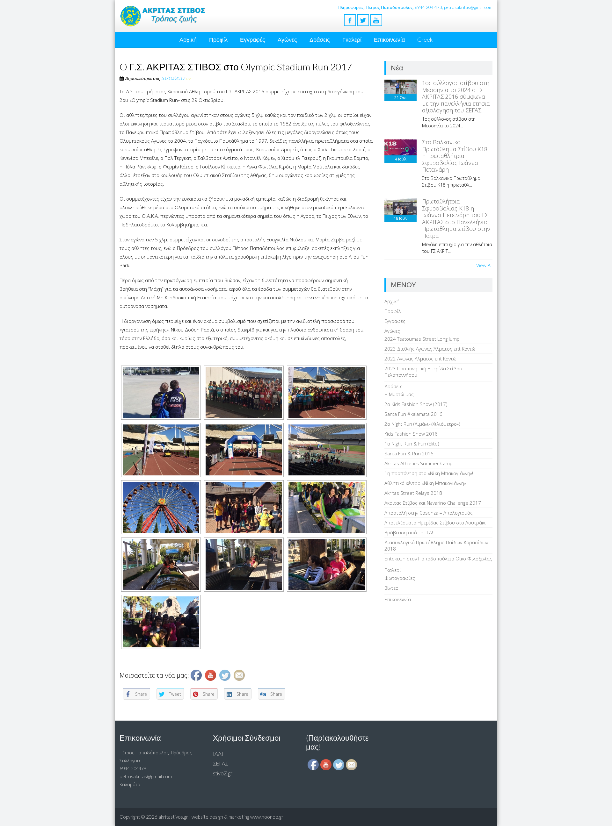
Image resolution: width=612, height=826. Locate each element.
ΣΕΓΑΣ (220, 763)
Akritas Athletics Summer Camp (418, 463)
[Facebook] (350, 20)
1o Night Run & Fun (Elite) (411, 443)
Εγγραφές (252, 39)
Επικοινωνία (389, 39)
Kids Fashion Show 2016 (411, 434)
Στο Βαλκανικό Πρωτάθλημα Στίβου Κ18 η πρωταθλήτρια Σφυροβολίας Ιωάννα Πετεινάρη (454, 155)
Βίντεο (391, 588)
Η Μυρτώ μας (399, 394)
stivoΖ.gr (222, 773)
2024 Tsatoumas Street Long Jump (422, 339)
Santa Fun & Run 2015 (408, 453)
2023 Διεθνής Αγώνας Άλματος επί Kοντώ (429, 348)
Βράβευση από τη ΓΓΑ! (408, 532)
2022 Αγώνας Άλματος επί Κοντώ (420, 358)
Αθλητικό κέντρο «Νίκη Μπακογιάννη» (425, 483)
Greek (425, 39)
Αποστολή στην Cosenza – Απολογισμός (428, 512)
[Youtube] (376, 20)
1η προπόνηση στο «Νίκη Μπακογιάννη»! (428, 473)
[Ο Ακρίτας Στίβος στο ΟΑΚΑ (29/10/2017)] (161, 392)
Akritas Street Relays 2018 (413, 493)
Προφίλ (218, 39)
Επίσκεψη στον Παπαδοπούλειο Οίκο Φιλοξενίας (438, 558)
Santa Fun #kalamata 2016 (413, 414)
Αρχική (188, 39)
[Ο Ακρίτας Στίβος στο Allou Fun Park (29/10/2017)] (161, 507)
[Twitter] (363, 20)
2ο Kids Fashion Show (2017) (416, 404)
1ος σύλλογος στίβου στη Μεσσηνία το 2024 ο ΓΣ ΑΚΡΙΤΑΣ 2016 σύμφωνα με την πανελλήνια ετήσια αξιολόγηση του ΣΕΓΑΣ (456, 96)
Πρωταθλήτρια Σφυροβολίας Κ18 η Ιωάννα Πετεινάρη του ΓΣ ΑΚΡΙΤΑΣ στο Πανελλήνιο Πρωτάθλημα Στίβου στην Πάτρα (456, 218)
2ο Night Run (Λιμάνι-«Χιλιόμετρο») (422, 424)
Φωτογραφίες (399, 578)
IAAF (218, 754)
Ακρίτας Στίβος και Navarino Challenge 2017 (432, 503)
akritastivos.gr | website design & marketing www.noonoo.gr (220, 817)
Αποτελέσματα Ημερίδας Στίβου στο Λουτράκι (435, 522)
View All (484, 265)
